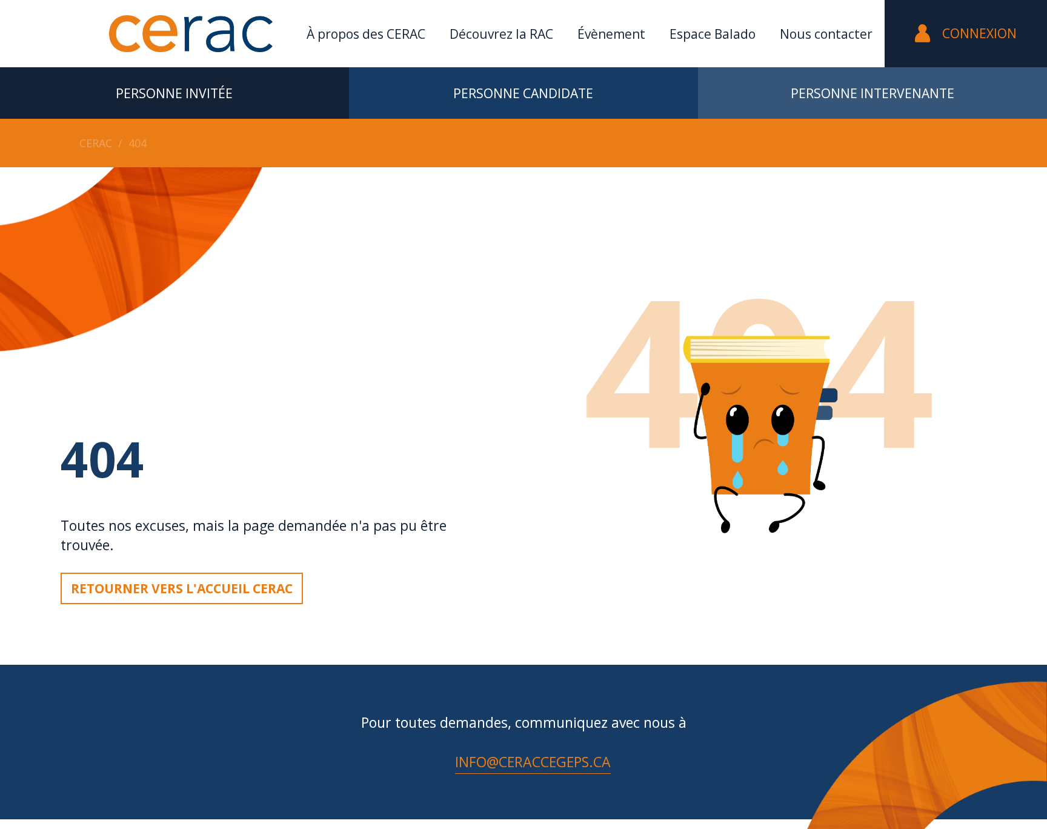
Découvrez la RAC (501, 33)
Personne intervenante (872, 93)
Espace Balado (713, 33)
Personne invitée (174, 93)
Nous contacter (826, 33)
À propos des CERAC (366, 33)
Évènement (611, 33)
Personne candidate (523, 93)
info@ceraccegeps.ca (533, 761)
